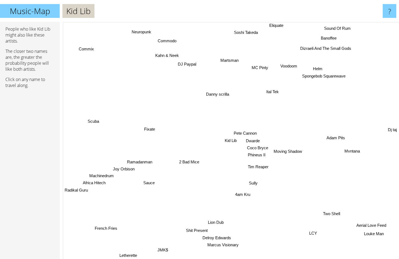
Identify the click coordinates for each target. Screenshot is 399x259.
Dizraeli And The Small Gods (327, 49)
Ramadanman (139, 161)
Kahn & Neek (166, 56)
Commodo (165, 41)
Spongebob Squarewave (323, 75)
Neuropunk (140, 32)
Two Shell (331, 214)
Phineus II (256, 155)
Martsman (228, 60)
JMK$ (164, 250)
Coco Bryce (257, 147)
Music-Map (30, 11)
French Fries (105, 227)
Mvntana (352, 150)
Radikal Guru (76, 189)
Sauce (148, 182)
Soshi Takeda (247, 32)
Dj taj (392, 129)
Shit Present (197, 230)
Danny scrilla (217, 94)
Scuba (93, 120)
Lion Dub (216, 222)
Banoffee (330, 38)
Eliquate (278, 25)
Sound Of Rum (338, 29)
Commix (85, 49)
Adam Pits (336, 137)
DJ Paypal (187, 64)
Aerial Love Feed (370, 226)
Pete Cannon (245, 133)
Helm (317, 68)
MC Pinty (262, 68)
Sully (253, 183)
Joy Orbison (123, 168)
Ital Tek (271, 91)
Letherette (129, 255)
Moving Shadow (288, 151)
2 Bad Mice (189, 162)
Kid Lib (231, 140)
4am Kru (243, 194)
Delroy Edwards (216, 237)
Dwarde (253, 140)
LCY (313, 233)
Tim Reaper (258, 166)
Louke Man (373, 234)
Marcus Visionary (223, 244)
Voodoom (287, 65)
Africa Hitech (94, 182)
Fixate (149, 130)
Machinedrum (101, 175)
